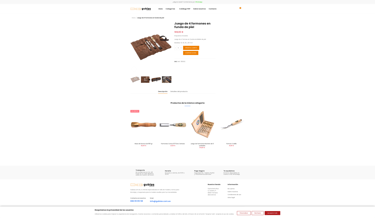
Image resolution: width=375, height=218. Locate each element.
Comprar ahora (190, 53)
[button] (125, 133)
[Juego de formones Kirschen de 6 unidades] (202, 125)
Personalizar (244, 213)
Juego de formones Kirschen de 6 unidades (202, 145)
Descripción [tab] (162, 91)
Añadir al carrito (191, 48)
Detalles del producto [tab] (179, 91)
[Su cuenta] (244, 8)
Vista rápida (151, 111)
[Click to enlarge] (134, 69)
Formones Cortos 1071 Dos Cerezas (173, 144)
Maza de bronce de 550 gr (143, 144)
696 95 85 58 (136, 201)
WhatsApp (198, 2)
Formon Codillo (231, 144)
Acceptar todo (272, 213)
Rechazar (257, 213)
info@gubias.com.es (160, 201)
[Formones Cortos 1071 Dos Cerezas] (173, 125)
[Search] (236, 8)
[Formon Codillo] (231, 125)
